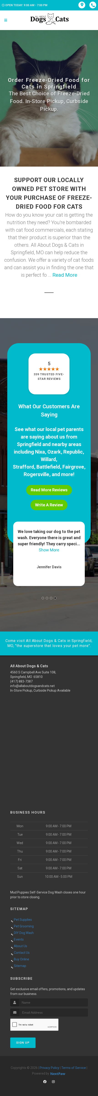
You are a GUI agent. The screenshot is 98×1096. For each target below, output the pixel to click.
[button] (43, 598)
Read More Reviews (49, 489)
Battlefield (48, 467)
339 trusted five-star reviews (49, 377)
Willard (48, 459)
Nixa (40, 452)
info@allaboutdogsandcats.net (32, 686)
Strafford (23, 467)
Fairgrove (73, 467)
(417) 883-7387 (21, 681)
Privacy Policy (49, 1068)
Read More (64, 275)
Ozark (54, 452)
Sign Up (23, 1042)
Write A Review (49, 504)
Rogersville (36, 474)
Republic (73, 452)
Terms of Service (73, 1068)
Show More (69, 550)
